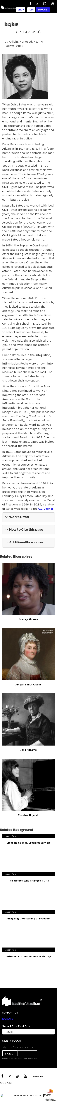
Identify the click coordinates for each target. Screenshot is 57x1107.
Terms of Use (37, 1076)
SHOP (21, 9)
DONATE (7, 1019)
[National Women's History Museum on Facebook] (30, 4)
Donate (42, 9)
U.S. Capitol (45, 509)
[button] (28, 517)
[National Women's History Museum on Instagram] (44, 4)
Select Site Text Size (16, 1026)
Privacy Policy (6, 1083)
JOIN (31, 9)
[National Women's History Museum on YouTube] (52, 4)
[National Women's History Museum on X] (37, 4)
